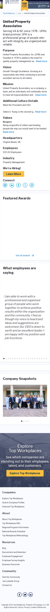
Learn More (13, 174)
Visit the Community (11, 577)
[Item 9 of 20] (21, 358)
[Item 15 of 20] (35, 358)
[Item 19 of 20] (43, 358)
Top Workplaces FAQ (11, 523)
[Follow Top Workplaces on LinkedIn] (30, 594)
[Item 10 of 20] (23, 358)
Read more (41, 61)
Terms (20, 607)
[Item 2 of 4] (23, 421)
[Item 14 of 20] (32, 358)
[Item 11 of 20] (26, 358)
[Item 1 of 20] (3, 358)
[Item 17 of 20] (39, 358)
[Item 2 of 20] (6, 358)
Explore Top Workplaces (25, 473)
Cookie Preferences (38, 607)
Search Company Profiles (13, 502)
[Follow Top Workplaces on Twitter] (25, 594)
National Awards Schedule (13, 531)
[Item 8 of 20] (19, 358)
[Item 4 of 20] (10, 358)
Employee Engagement (12, 556)
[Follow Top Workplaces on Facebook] (19, 594)
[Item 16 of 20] (37, 358)
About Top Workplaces (12, 519)
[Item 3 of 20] (8, 358)
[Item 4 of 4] (28, 421)
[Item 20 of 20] (46, 358)
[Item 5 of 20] (12, 358)
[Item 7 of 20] (17, 358)
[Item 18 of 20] (41, 358)
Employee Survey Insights (13, 560)
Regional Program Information (15, 527)
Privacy (27, 607)
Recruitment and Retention (14, 552)
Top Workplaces (9, 13)
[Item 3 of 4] (26, 421)
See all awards (23, 255)
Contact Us (7, 585)
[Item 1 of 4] (21, 421)
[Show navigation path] (19, 13)
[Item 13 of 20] (30, 358)
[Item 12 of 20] (28, 358)
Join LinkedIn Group (10, 581)
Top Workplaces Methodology (15, 535)
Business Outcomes (11, 564)
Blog (4, 548)
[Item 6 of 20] (15, 358)
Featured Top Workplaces (13, 506)
